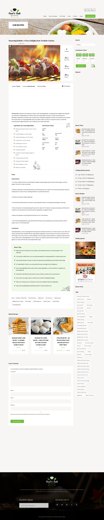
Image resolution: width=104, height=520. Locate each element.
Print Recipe (67, 86)
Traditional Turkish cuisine (83, 360)
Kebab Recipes (31, 86)
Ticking (92, 64)
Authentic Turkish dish (21, 298)
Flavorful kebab (32, 298)
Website (13, 405)
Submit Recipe (90, 16)
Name (12, 390)
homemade (90, 322)
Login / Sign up (90, 10)
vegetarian (79, 395)
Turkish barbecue (37, 301)
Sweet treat (79, 357)
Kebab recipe (57, 298)
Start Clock (81, 66)
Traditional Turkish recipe (83, 369)
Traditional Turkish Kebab (83, 366)
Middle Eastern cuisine (17, 301)
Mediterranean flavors (82, 334)
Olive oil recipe (87, 345)
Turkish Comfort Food (82, 375)
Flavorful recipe (81, 313)
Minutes (85, 58)
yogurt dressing (89, 395)
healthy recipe (80, 322)
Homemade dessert (82, 328)
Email (12, 397)
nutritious (79, 343)
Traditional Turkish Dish (82, 363)
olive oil (79, 345)
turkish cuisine (46, 301)
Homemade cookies (81, 325)
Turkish (18, 86)
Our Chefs (62, 16)
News (69, 16)
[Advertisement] (52, 3)
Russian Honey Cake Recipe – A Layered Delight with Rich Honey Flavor (18, 341)
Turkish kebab (55, 301)
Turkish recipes (81, 389)
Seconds (92, 58)
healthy (91, 316)
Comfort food (80, 299)
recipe (89, 351)
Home (45, 16)
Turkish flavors (80, 383)
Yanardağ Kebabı (16, 304)
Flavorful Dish (80, 311)
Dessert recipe (80, 302)
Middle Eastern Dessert (82, 340)
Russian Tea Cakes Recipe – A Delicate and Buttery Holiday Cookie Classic (40, 341)
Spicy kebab (28, 301)
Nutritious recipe (89, 343)
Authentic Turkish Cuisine (83, 296)
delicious (89, 299)
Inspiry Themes (61, 516)
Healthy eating (80, 319)
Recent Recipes (53, 16)
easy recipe (90, 305)
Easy (44, 86)
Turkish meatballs (81, 386)
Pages (81, 16)
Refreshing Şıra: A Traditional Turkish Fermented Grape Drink (88, 161)
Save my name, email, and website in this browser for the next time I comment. (30, 414)
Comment (13, 371)
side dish (79, 354)
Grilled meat (41, 298)
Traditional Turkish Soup (83, 372)
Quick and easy (80, 351)
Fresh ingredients (81, 316)
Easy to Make (80, 308)
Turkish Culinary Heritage (83, 380)
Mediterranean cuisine (82, 331)
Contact (75, 16)
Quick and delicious (81, 348)
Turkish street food (81, 392)
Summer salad (88, 354)
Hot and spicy (49, 298)
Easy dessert (80, 305)
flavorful (89, 308)
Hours (78, 58)
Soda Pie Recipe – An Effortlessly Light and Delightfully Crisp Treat (63, 341)
